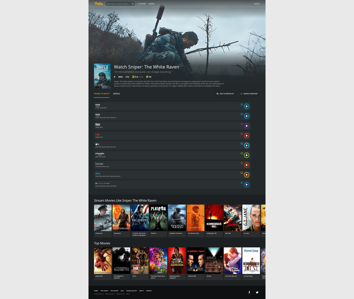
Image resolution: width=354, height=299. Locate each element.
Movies (151, 4)
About (141, 291)
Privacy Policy (109, 294)
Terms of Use (120, 294)
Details (116, 93)
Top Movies (114, 291)
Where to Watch (102, 93)
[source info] (241, 104)
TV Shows (142, 4)
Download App (131, 291)
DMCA (128, 294)
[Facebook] (249, 292)
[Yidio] (98, 4)
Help (122, 291)
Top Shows (104, 291)
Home (96, 291)
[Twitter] (257, 292)
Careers (149, 291)
